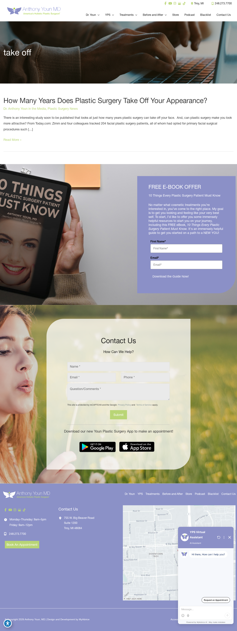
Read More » (12, 140)
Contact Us (228, 494)
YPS (140, 494)
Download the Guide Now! (171, 276)
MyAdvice (84, 619)
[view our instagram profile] (174, 3)
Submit (118, 415)
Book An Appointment (22, 545)
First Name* (158, 241)
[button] (98, 15)
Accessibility (177, 619)
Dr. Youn (130, 494)
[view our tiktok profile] (184, 3)
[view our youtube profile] (170, 3)
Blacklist (213, 494)
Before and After (172, 494)
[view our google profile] (179, 3)
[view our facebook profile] (165, 3)
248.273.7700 (223, 3)
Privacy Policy (124, 404)
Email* (154, 257)
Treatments (153, 494)
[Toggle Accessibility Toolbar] (7, 623)
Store (188, 494)
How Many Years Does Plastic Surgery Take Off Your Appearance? (105, 100)
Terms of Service (144, 404)
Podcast (200, 494)
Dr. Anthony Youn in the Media (24, 109)
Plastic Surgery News (63, 109)
